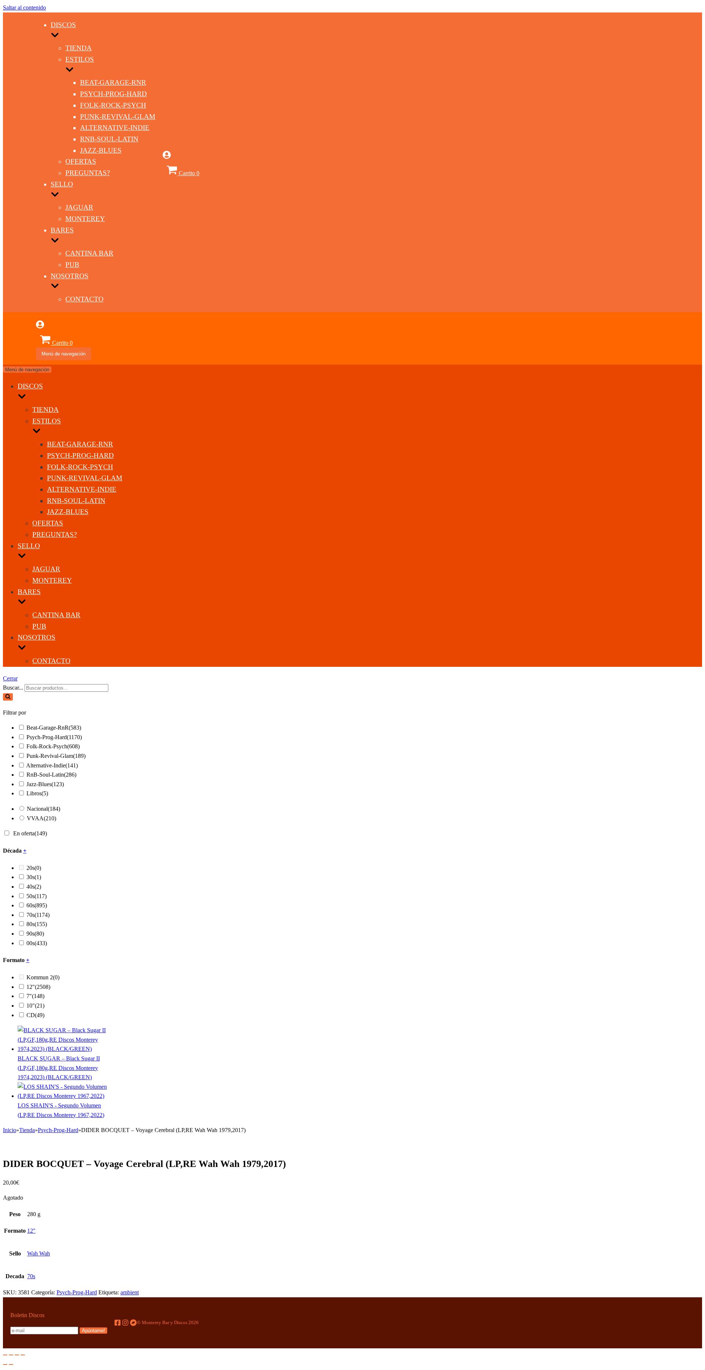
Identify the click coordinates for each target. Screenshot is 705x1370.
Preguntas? (87, 173)
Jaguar (79, 207)
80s (36, 924)
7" (35, 996)
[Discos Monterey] (19, 180)
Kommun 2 (42, 977)
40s (33, 886)
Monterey (85, 219)
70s (38, 915)
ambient (129, 1292)
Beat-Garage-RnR (113, 82)
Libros (37, 793)
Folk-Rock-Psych (113, 105)
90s (35, 933)
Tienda (78, 48)
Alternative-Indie (114, 127)
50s (36, 896)
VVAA (41, 818)
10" (35, 1005)
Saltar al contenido (24, 7)
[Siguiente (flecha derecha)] (11, 1364)
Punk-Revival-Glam (117, 116)
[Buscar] (8, 697)
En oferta (30, 833)
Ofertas (80, 161)
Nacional (43, 809)
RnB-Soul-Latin (109, 139)
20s (33, 868)
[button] (8, 697)
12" (38, 987)
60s (36, 905)
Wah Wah (38, 1253)
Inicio (9, 1130)
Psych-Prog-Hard (113, 94)
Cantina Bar (89, 253)
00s (36, 943)
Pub (72, 264)
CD (35, 1015)
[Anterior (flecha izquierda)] (5, 1364)
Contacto (84, 299)
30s (33, 877)
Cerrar (10, 678)
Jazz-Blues (101, 150)
